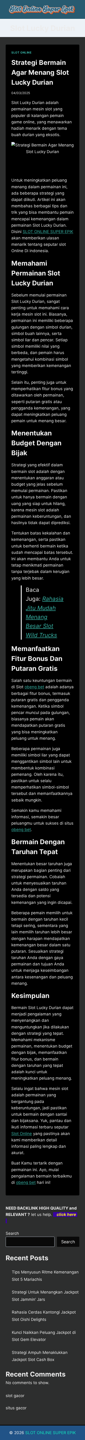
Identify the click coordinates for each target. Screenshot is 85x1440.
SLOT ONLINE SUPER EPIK (50, 1432)
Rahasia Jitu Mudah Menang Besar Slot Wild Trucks (45, 617)
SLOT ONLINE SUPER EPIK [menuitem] (48, 231)
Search (12, 1233)
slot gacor (15, 1395)
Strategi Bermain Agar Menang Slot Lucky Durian (40, 72)
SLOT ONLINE (21, 52)
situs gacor (16, 1408)
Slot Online (21, 1133)
